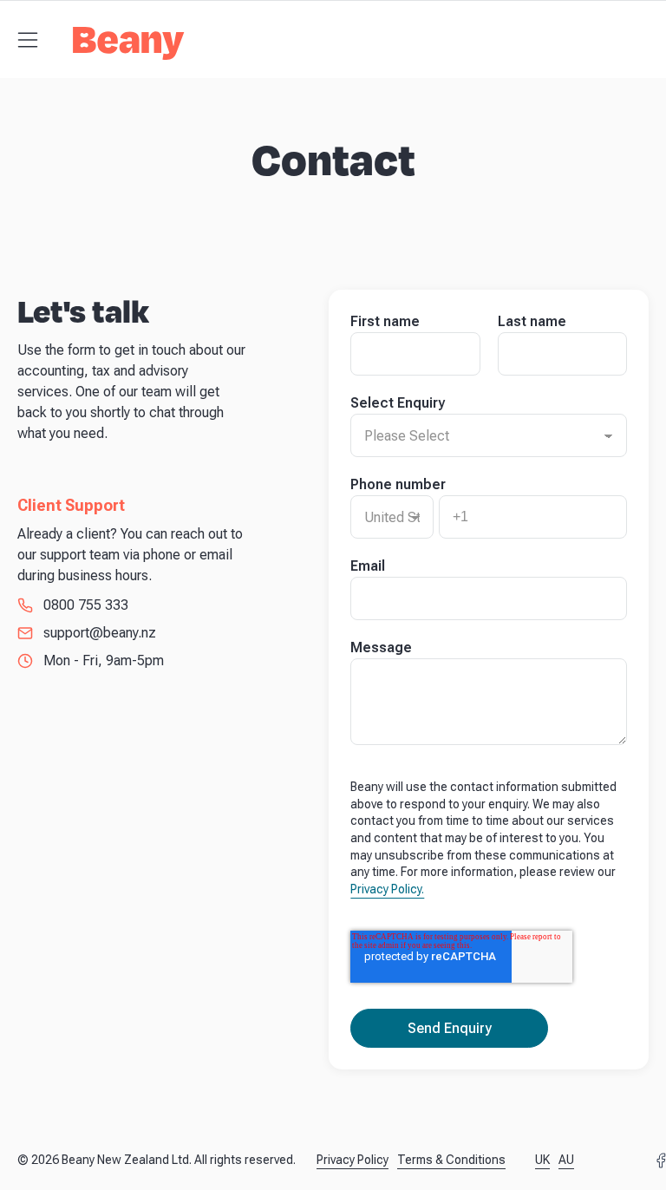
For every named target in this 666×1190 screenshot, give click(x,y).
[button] (27, 39)
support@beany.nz (99, 632)
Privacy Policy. (387, 889)
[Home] (129, 48)
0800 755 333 (85, 605)
